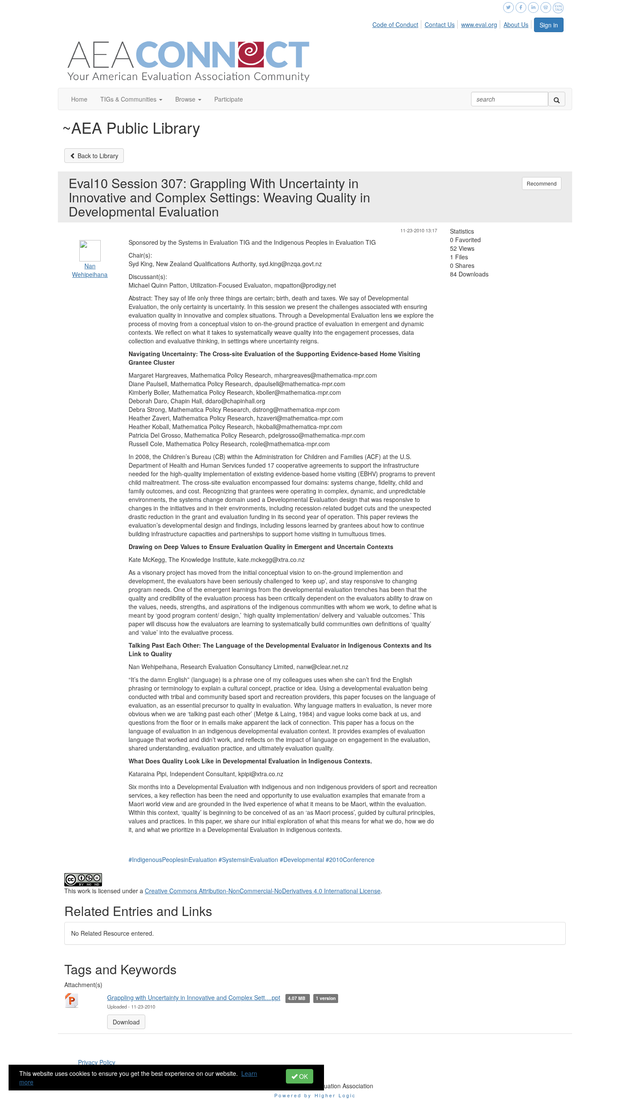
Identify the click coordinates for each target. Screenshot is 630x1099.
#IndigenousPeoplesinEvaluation (173, 859)
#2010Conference (350, 859)
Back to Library (97, 155)
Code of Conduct (395, 24)
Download (126, 1022)
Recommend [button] (542, 183)
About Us (516, 24)
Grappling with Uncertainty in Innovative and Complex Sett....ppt (193, 997)
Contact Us (440, 24)
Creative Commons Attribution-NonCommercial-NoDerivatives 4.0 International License (263, 890)
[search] (556, 99)
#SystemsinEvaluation (248, 859)
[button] (131, 99)
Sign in (549, 25)
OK (302, 1076)
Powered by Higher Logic (315, 1095)
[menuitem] (398, 23)
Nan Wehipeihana (90, 270)
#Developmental (302, 859)
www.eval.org (479, 24)
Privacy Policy (96, 1062)
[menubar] (453, 23)
